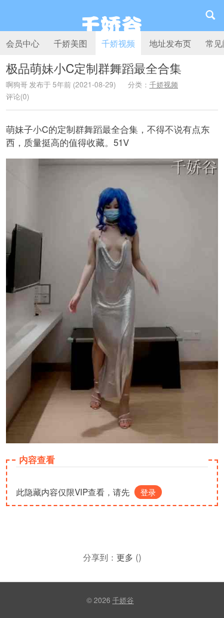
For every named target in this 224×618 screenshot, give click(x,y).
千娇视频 (118, 43)
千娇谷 (112, 15)
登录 (148, 492)
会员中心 (22, 43)
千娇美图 (70, 43)
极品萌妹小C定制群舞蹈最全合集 (94, 68)
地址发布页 (170, 43)
